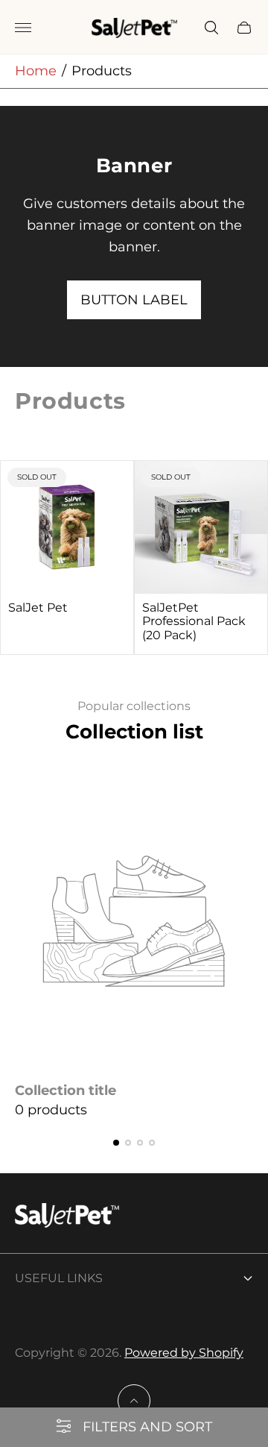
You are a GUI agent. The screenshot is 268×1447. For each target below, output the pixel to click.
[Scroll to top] (134, 1400)
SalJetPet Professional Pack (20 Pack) (194, 621)
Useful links (59, 1278)
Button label (134, 300)
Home (36, 71)
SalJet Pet (38, 608)
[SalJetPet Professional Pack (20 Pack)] (201, 527)
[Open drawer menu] (23, 27)
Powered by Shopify (183, 1353)
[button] (116, 1143)
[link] (134, 944)
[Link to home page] (67, 1217)
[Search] (211, 27)
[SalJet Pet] (67, 527)
